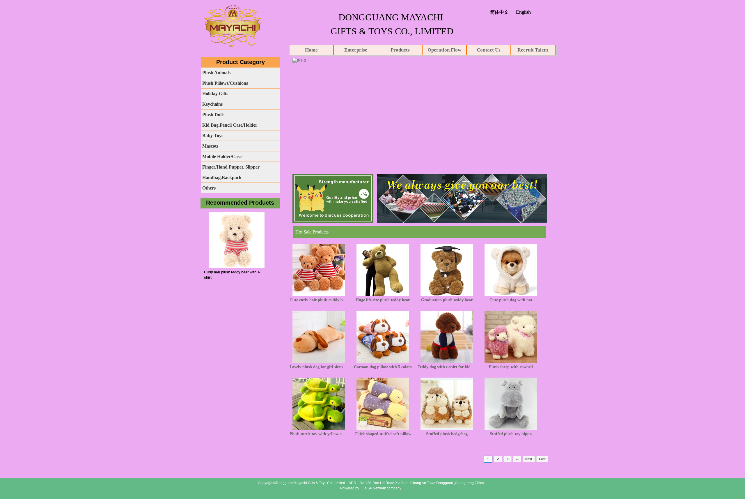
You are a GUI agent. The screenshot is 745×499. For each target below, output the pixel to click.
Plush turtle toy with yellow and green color (319, 434)
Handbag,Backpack (222, 177)
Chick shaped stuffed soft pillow (382, 434)
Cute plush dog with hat (510, 300)
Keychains (212, 104)
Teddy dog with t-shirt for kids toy (447, 367)
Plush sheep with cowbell (511, 367)
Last (542, 459)
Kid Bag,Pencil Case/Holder (229, 125)
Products (400, 50)
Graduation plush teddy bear (447, 300)
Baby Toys (212, 135)
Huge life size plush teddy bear (383, 300)
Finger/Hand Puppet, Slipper (231, 166)
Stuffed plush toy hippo (511, 434)
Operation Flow (444, 50)
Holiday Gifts (215, 93)
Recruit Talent (532, 50)
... (517, 459)
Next (528, 459)
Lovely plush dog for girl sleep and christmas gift (319, 367)
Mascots (210, 146)
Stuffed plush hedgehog (447, 434)
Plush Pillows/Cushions (225, 83)
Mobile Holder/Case (222, 156)
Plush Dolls (213, 114)
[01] (299, 61)
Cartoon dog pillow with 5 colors (382, 367)
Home (311, 50)
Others (209, 187)
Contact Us (489, 50)
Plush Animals (216, 72)
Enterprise (355, 50)
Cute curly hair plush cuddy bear (319, 300)
